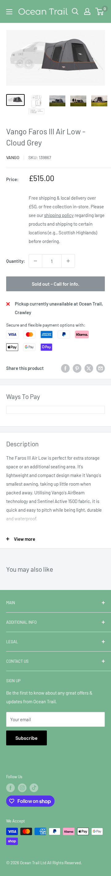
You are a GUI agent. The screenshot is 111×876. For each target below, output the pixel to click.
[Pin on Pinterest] (77, 368)
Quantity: (15, 261)
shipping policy (59, 215)
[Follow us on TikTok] (34, 787)
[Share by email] (100, 368)
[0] (100, 11)
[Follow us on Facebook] (10, 787)
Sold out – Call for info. (55, 284)
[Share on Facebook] (65, 368)
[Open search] (75, 11)
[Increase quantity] (68, 260)
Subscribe (26, 738)
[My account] (87, 11)
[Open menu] (9, 11)
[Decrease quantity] (35, 260)
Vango (12, 157)
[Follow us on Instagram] (22, 787)
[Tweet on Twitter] (88, 368)
